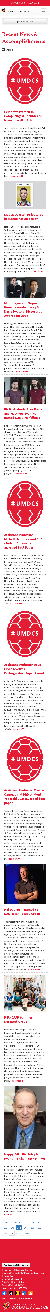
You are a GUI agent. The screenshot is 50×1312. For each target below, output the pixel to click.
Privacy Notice (25, 1298)
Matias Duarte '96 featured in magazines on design (23, 216)
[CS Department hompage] (25, 1305)
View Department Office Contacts (16, 1265)
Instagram (17, 1293)
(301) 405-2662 (20, 1287)
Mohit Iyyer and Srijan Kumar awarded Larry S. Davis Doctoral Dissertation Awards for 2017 (24, 309)
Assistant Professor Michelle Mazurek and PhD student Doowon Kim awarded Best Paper (23, 541)
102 (5, 1227)
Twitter (11, 1293)
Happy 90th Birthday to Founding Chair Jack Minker (24, 1156)
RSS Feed (30, 1293)
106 (32, 1227)
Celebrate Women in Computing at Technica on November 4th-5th (23, 116)
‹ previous (17, 1222)
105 (26, 1227)
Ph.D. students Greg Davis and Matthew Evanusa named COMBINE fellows (23, 413)
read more (16, 176)
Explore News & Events (25, 21)
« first (6, 1222)
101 (39, 1222)
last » (27, 1232)
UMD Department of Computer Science (20, 10)
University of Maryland (25, 3)
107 (39, 1227)
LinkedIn (24, 1293)
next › (19, 1232)
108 (5, 1232)
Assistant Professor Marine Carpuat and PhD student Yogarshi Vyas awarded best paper (24, 796)
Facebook (4, 1293)
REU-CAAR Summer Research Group (18, 1019)
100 (32, 1222)
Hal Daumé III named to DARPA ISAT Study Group (22, 911)
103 (12, 1227)
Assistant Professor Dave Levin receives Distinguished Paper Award (24, 669)
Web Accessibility (10, 1298)
